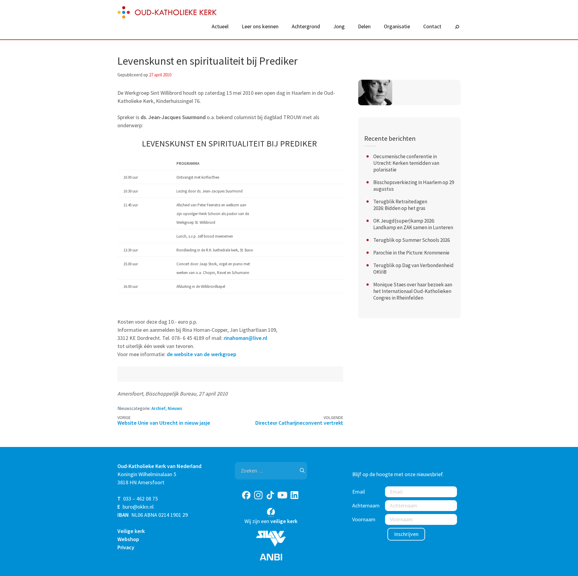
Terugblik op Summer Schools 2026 (411, 240)
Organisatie (397, 26)
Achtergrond (306, 26)
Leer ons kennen (260, 26)
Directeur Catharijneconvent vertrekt (299, 422)
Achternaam (366, 505)
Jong (339, 26)
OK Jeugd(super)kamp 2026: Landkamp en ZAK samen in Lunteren (413, 224)
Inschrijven (406, 534)
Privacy (125, 547)
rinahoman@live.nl (245, 337)
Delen (364, 26)
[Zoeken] (457, 27)
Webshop (128, 539)
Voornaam (363, 519)
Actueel (220, 26)
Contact (432, 26)
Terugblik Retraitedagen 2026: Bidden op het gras (400, 204)
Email (358, 491)
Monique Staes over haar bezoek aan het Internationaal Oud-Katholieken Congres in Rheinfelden (412, 291)
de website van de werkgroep (201, 354)
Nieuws (175, 408)
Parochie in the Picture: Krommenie (411, 252)
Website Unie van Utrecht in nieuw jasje (163, 422)
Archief (158, 408)
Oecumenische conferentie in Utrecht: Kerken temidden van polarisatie (406, 163)
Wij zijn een (270, 521)
